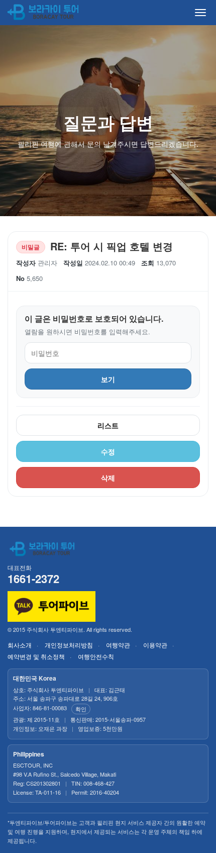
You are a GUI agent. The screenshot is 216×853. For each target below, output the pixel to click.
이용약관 (155, 644)
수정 (108, 451)
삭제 (108, 477)
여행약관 (118, 644)
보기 (108, 379)
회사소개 (20, 644)
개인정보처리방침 (69, 644)
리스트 (108, 425)
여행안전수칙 (96, 656)
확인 (80, 709)
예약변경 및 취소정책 (36, 656)
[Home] (43, 12)
